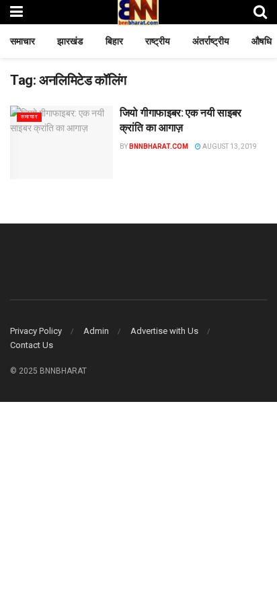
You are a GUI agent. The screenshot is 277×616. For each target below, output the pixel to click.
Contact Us (31, 345)
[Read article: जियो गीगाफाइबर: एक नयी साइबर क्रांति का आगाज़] (61, 142)
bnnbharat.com (158, 146)
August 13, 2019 (229, 146)
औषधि (261, 41)
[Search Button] (260, 12)
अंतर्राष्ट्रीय (210, 41)
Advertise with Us (164, 331)
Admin (96, 331)
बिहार (114, 41)
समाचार (22, 41)
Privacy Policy (36, 331)
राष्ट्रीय (157, 41)
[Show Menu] (16, 12)
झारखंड (70, 41)
